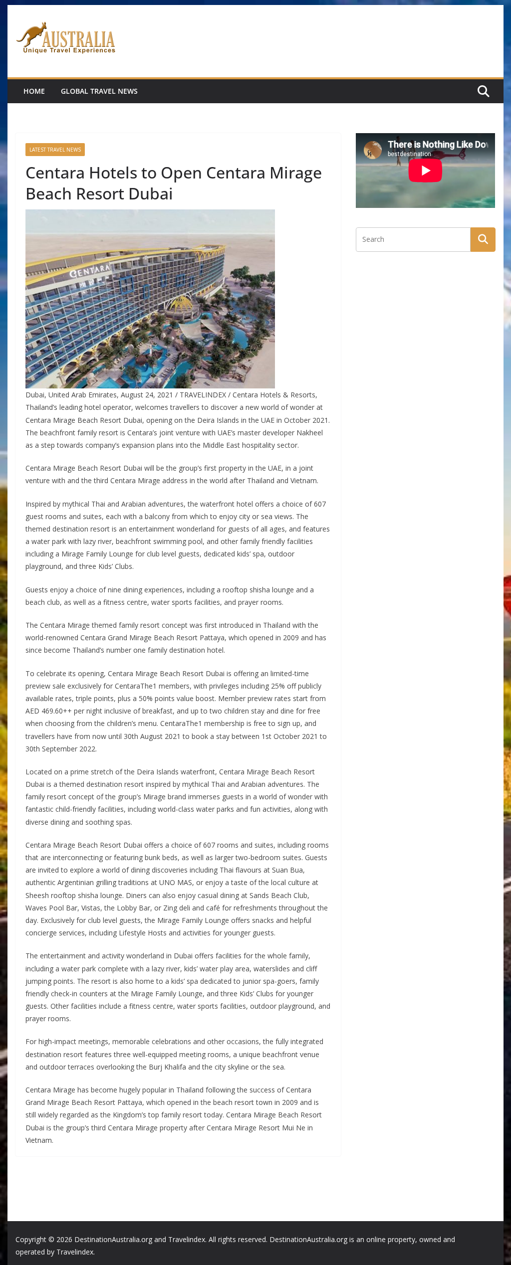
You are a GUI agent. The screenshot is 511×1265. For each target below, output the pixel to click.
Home (34, 91)
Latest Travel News (55, 149)
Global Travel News (99, 91)
